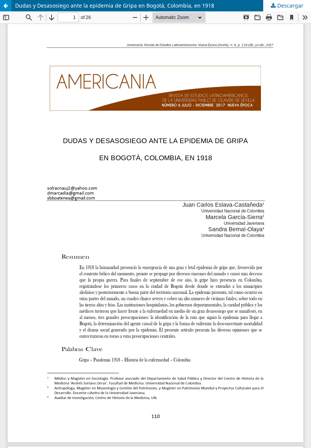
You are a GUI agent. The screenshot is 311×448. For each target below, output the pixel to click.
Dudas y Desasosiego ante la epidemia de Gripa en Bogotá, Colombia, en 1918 (114, 5)
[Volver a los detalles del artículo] (5, 5)
